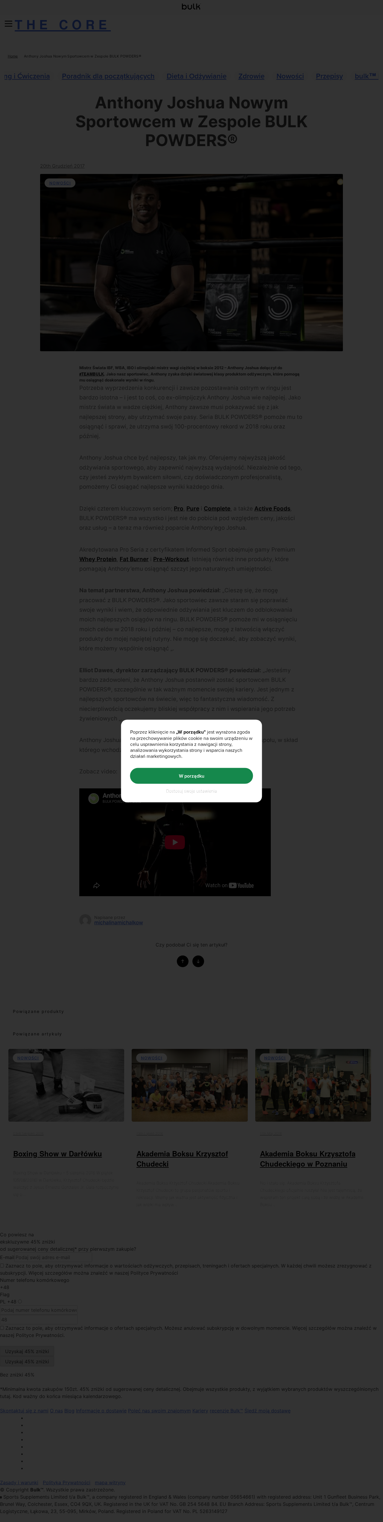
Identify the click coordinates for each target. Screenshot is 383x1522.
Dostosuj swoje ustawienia (191, 790)
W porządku (191, 775)
